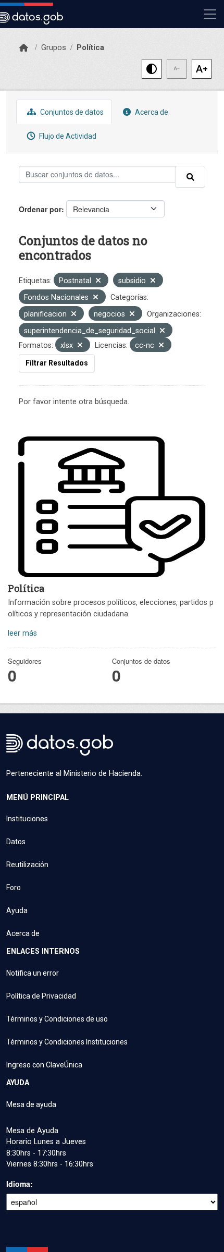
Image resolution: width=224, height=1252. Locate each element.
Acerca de (150, 112)
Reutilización (27, 864)
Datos (16, 841)
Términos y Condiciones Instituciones (67, 1042)
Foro (13, 887)
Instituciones (27, 819)
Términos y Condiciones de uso (57, 1019)
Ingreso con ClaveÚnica (44, 1065)
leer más (22, 633)
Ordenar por (40, 209)
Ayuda (17, 910)
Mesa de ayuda (31, 1104)
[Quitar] (98, 281)
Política (90, 47)
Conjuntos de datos (71, 112)
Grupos (53, 47)
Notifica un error (32, 973)
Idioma (18, 1183)
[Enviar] (190, 177)
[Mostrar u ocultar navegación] (210, 14)
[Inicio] (24, 48)
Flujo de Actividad (67, 136)
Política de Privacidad (41, 996)
